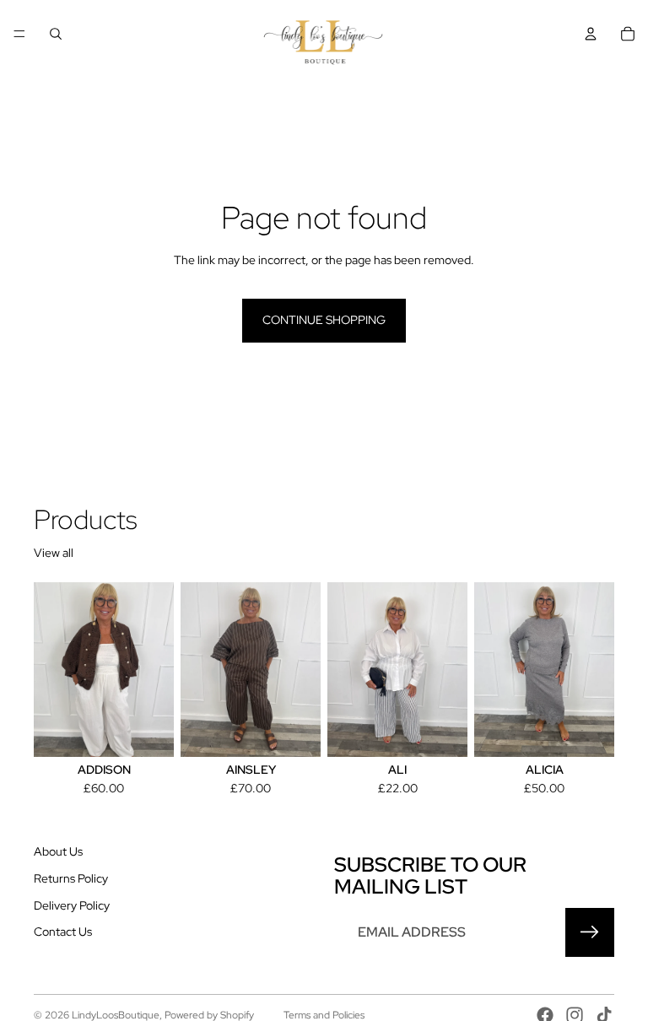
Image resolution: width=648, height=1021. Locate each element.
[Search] (55, 33)
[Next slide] (302, 670)
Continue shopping (324, 319)
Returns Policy (71, 878)
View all (53, 552)
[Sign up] (589, 932)
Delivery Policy (72, 905)
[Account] (590, 33)
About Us (58, 851)
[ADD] (441, 731)
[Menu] (19, 33)
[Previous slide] (199, 670)
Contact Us (63, 931)
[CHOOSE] (147, 731)
